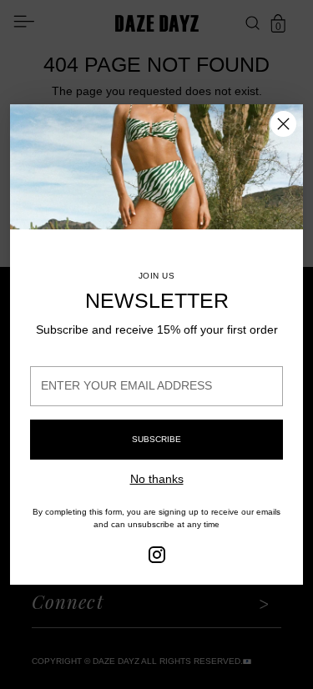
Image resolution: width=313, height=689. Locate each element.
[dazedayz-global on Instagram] (157, 557)
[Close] (283, 124)
